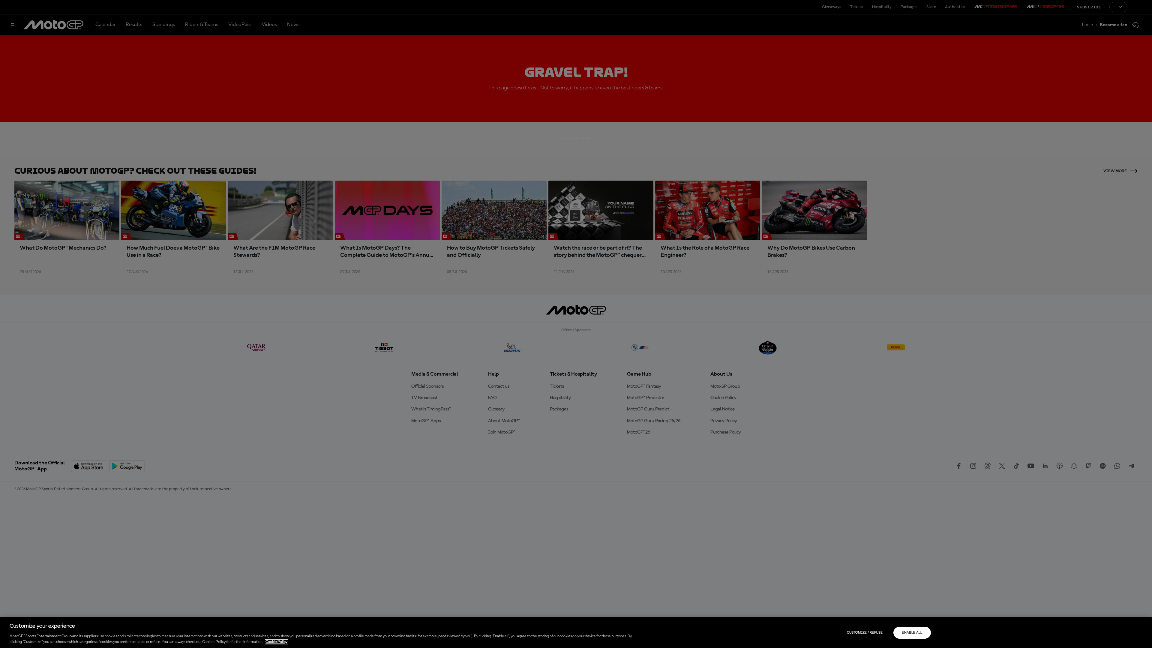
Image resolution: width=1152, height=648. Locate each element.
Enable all (912, 632)
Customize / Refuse (865, 632)
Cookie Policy (276, 642)
